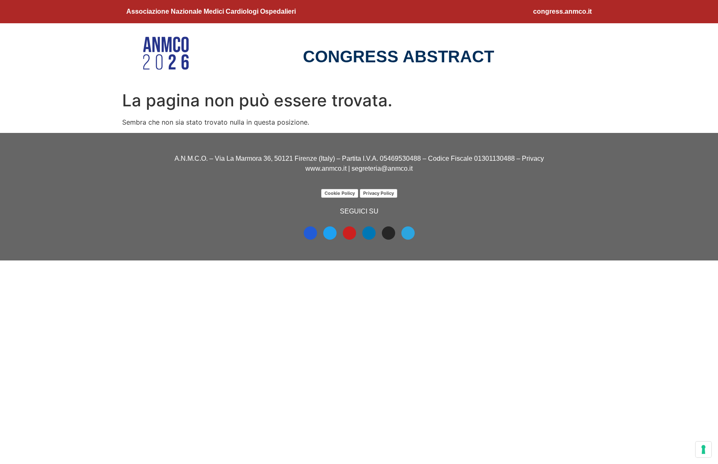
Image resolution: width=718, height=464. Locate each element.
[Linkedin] (369, 233)
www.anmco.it (326, 168)
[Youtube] (349, 233)
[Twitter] (330, 233)
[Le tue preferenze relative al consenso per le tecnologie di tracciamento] (703, 449)
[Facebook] (310, 233)
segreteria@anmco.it (382, 168)
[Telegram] (408, 233)
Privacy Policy (378, 193)
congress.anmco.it (562, 11)
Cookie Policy (340, 193)
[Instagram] (388, 233)
